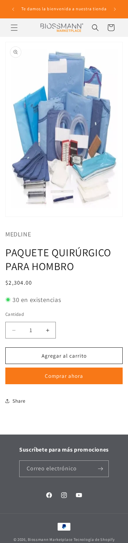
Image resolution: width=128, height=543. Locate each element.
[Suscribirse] (100, 468)
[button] (14, 27)
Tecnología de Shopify (94, 539)
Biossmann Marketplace (50, 539)
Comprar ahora (64, 376)
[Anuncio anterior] (13, 9)
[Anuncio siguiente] (115, 9)
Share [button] (19, 401)
